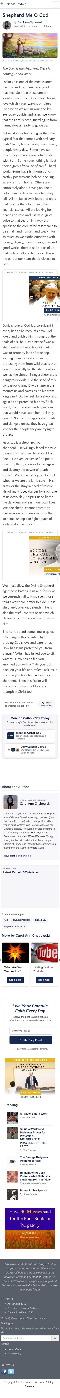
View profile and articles (19, 855)
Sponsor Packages (30, 1308)
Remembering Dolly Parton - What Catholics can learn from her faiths (35, 1176)
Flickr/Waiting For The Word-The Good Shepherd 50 (31, 61)
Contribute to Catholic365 (20, 1312)
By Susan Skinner (29, 1194)
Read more (15, 979)
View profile (34, 26)
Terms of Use (14, 1349)
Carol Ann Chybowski (30, 22)
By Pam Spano (27, 1117)
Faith (6, 920)
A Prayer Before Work (33, 1113)
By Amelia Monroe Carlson (33, 1183)
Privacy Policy (14, 1353)
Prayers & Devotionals (14, 926)
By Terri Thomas (28, 1150)
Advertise (12, 1308)
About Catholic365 (17, 1304)
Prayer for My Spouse (33, 1190)
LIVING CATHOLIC (21, 920)
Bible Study (40, 920)
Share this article (46, 704)
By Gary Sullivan (28, 1164)
